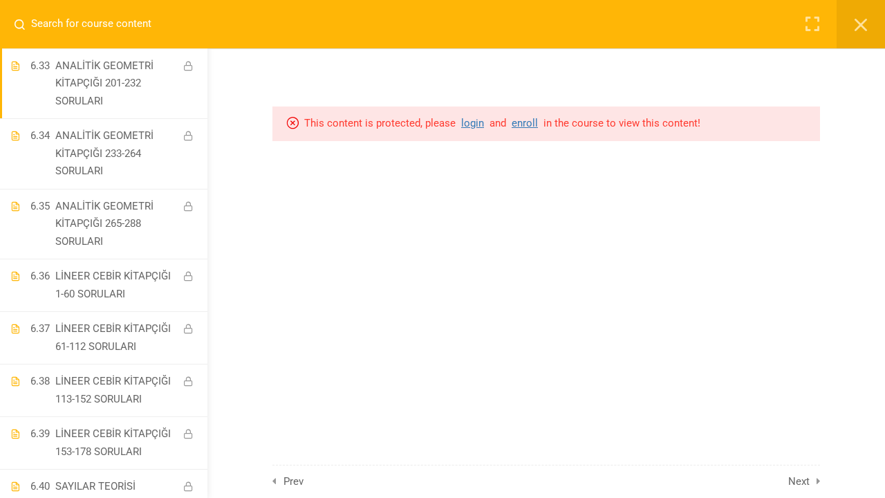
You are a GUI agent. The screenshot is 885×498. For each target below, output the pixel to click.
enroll (525, 123)
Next (799, 481)
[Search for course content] (25, 24)
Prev (293, 481)
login (472, 123)
